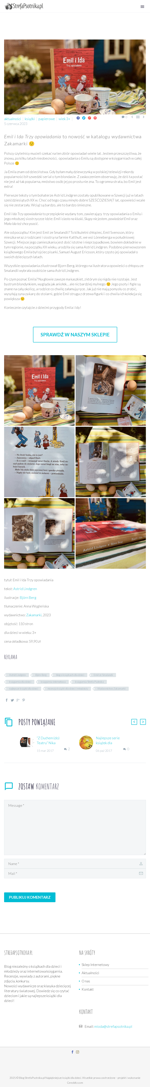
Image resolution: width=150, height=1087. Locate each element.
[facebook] (72, 1052)
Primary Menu (142, 7)
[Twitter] (83, 117)
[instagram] (77, 1052)
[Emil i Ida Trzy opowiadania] (39, 390)
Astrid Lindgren (25, 589)
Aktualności (90, 973)
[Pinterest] (95, 117)
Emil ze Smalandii (103, 674)
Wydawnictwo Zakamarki (111, 688)
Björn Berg (28, 597)
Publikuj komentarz (30, 897)
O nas (86, 981)
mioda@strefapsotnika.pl (113, 1026)
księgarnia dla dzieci (20, 681)
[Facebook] (78, 117)
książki (30, 119)
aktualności (12, 119)
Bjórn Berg (40, 674)
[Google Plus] (89, 117)
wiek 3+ (64, 119)
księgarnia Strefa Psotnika (89, 681)
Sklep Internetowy (95, 964)
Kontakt (88, 989)
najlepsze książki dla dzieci (23, 688)
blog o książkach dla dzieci (70, 674)
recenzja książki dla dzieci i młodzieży (68, 688)
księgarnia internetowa (53, 681)
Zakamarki (34, 615)
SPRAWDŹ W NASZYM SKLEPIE (75, 334)
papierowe (46, 119)
